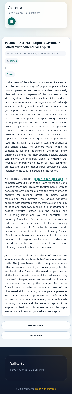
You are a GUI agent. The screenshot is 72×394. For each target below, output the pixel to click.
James (13, 60)
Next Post (36, 335)
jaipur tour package (48, 178)
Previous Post (36, 325)
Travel (10, 74)
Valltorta (15, 7)
